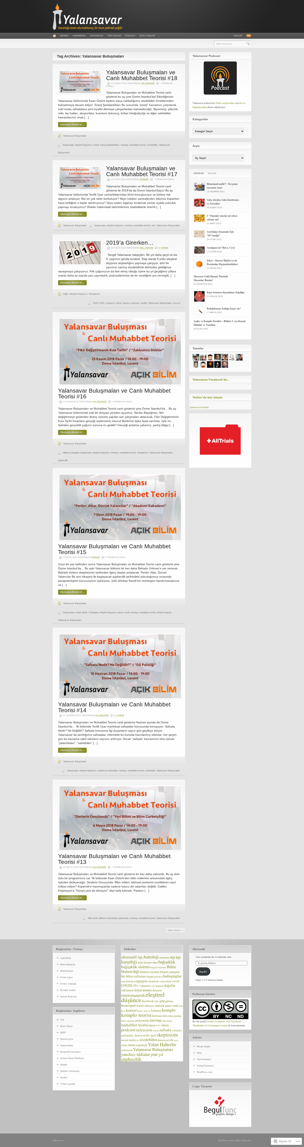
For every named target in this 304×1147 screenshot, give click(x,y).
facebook (148, 1001)
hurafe (140, 1006)
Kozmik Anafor (68, 990)
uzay (176, 1040)
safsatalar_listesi (131, 1035)
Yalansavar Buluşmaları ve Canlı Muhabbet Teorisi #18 (141, 75)
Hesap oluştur (203, 1046)
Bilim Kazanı (66, 970)
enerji (96, 145)
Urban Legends (67, 1083)
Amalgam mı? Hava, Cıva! (221, 247)
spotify (143, 303)
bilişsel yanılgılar (71, 452)
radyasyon (144, 1029)
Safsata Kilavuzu (68, 996)
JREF (63, 1032)
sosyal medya (128, 1040)
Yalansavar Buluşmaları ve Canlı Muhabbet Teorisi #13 (114, 859)
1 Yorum (119, 715)
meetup (124, 145)
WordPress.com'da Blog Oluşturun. (234, 1140)
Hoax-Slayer (66, 1026)
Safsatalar (96, 36)
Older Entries (174, 930)
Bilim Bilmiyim (67, 964)
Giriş (199, 1052)
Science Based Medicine (72, 1058)
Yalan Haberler (162, 1044)
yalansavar (147, 83)
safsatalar (150, 770)
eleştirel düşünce (83, 145)
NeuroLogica (66, 1038)
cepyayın (110, 303)
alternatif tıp (131, 957)
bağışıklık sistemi (135, 966)
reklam (156, 1030)
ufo (171, 1040)
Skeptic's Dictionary (70, 1070)
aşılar (140, 962)
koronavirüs (160, 1016)
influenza (149, 1006)
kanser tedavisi (144, 1010)
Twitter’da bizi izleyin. (208, 397)
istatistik (159, 1006)
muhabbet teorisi (137, 145)
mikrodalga (167, 1020)
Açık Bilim (65, 957)
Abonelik (199, 949)
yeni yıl (176, 303)
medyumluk (142, 1020)
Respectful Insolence (70, 1051)
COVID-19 (128, 985)
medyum (130, 1020)
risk (153, 225)
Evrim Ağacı (66, 977)
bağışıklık (166, 962)
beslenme (162, 967)
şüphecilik (63, 460)
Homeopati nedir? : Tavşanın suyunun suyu (222, 185)
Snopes (63, 1077)
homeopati (128, 1005)
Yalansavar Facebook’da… (211, 379)
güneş (169, 1001)
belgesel (153, 967)
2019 (101, 303)
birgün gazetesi (155, 976)
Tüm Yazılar (114, 36)
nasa (152, 1025)
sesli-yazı (149, 1035)
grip (162, 1001)
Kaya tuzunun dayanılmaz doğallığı (225, 292)
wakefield (141, 1045)
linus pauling (174, 1016)
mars (123, 1020)
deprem (159, 986)
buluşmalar (68, 145)
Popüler (199, 173)
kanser (131, 1010)
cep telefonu (127, 981)
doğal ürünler (143, 990)
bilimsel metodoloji (108, 918)
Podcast (130, 36)
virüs (124, 1045)
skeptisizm (142, 452)
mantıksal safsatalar (108, 770)
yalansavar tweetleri (199, 407)
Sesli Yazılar (147, 36)
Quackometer (66, 1045)
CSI (62, 1019)
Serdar (144, 179)
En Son (212, 173)
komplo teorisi (136, 1014)
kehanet (156, 1010)
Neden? (64, 36)
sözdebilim (152, 145)
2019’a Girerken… (130, 242)
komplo (169, 1010)
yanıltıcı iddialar (135, 1054)
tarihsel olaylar (164, 612)
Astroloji (151, 957)
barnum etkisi (151, 962)
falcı (156, 1001)
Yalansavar (58, 1140)
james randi (123, 612)
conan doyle (81, 612)
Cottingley (93, 612)
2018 (95, 303)
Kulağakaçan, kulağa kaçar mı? (224, 308)
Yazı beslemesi (204, 1059)
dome (119, 303)
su (138, 1040)
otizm (165, 1025)
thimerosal (163, 1040)
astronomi (164, 957)
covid (175, 981)
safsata (165, 1030)
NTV (158, 1025)
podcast (135, 303)
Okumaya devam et (72, 124)
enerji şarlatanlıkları (109, 145)
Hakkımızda (79, 36)
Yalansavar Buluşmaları (75, 136)
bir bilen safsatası (133, 976)
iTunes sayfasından (224, 103)
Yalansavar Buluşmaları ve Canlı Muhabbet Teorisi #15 (114, 549)
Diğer (65, 294)
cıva (153, 986)
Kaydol (203, 971)
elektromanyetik (133, 995)
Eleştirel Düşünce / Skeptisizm (84, 294)
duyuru (126, 303)
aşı (172, 957)
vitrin (131, 1044)
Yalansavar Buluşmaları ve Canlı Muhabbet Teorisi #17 (141, 171)
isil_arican (146, 248)
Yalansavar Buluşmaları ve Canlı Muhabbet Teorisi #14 (114, 707)
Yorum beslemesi (205, 1065)
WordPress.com (204, 1072)
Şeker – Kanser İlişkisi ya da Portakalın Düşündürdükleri (222, 262)
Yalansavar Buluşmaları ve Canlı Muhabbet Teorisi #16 (114, 393)
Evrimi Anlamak (68, 983)
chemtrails (153, 981)
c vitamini (143, 985)
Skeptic (63, 1064)
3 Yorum (163, 248)
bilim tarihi (93, 918)
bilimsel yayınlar (149, 972)
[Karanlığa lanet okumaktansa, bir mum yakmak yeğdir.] (87, 29)
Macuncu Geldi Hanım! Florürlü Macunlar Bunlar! (211, 278)
